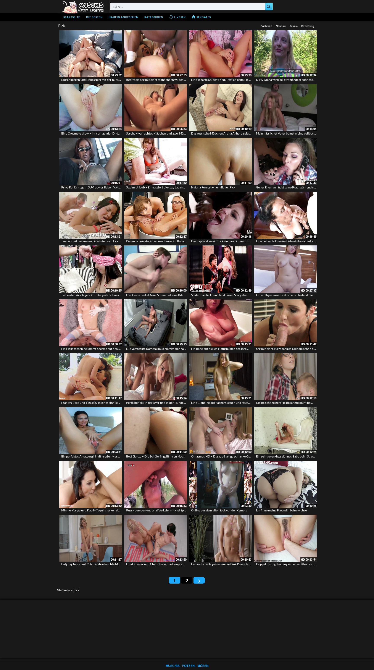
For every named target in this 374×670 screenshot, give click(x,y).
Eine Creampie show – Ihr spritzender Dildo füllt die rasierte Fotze (105, 133)
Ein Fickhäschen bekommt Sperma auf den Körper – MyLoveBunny (105, 348)
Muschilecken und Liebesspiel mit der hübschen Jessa (97, 79)
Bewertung (307, 26)
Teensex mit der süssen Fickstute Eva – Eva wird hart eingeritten (104, 241)
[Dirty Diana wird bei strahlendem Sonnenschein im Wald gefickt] (285, 53)
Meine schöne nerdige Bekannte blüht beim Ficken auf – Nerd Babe (301, 402)
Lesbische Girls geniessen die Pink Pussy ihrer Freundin (228, 564)
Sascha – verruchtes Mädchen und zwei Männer (158, 133)
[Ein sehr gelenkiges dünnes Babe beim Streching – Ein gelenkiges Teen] (285, 430)
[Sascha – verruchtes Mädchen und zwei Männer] (155, 107)
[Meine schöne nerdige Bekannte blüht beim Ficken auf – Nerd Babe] (285, 376)
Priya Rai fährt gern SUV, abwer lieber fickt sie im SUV (97, 187)
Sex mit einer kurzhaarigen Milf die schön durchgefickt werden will (300, 348)
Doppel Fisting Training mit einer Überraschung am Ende (294, 564)
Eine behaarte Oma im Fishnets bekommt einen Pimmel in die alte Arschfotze (307, 241)
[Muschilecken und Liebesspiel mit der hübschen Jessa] (90, 53)
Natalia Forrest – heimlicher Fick (213, 187)
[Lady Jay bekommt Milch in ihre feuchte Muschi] (90, 538)
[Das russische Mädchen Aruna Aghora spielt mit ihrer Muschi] (220, 107)
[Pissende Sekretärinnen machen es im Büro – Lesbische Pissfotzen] (155, 215)
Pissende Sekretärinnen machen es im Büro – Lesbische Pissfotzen (170, 241)
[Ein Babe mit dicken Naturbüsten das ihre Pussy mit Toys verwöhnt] (220, 323)
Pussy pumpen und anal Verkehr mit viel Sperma (158, 510)
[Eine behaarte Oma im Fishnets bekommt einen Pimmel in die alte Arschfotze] (285, 215)
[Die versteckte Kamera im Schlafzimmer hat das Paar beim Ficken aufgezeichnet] (155, 323)
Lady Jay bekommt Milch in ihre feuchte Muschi (93, 564)
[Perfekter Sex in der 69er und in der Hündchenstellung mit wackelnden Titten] (155, 376)
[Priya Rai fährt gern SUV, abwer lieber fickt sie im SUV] (90, 161)
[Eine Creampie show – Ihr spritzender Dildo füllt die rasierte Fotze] (90, 107)
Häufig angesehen (123, 17)
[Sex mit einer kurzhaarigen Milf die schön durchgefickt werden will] (285, 323)
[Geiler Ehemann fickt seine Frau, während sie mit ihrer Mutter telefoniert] (285, 161)
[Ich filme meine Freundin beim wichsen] (285, 484)
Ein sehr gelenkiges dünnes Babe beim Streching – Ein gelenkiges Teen (302, 456)
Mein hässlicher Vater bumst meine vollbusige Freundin (293, 133)
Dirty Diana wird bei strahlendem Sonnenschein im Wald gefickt (299, 79)
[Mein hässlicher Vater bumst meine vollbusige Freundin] (285, 107)
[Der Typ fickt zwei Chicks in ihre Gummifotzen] (220, 215)
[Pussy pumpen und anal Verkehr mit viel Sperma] (155, 484)
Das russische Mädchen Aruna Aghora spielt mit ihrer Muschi (232, 133)
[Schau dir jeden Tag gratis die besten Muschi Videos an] (83, 6)
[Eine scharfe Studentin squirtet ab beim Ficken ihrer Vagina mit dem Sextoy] (220, 53)
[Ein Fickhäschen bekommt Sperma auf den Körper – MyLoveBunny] (90, 323)
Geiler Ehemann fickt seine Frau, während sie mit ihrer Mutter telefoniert (305, 187)
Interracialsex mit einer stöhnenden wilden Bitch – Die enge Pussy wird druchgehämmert (185, 79)
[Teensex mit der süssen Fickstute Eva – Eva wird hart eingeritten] (90, 215)
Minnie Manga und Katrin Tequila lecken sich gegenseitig (99, 510)
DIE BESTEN (94, 17)
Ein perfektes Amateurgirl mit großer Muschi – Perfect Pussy (102, 456)
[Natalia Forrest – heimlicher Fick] (220, 161)
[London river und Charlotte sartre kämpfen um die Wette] (155, 538)
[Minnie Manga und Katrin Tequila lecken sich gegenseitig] (90, 484)
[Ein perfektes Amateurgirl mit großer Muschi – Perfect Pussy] (90, 430)
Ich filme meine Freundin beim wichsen (282, 510)
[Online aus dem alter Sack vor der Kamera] (220, 484)
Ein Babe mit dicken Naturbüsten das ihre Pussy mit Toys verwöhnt (235, 348)
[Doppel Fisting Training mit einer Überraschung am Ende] (285, 538)
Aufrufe (293, 26)
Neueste (281, 26)
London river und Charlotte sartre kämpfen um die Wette (164, 564)
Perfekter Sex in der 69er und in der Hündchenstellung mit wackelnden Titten (178, 402)
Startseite (71, 17)
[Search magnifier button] (268, 6)
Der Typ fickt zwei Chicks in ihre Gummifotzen (222, 241)
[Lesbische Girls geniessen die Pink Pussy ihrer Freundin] (220, 538)
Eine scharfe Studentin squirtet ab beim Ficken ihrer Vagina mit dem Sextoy (241, 79)
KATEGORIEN (153, 17)
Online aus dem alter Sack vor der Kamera (219, 510)
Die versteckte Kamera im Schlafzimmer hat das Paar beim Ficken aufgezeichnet (179, 348)
